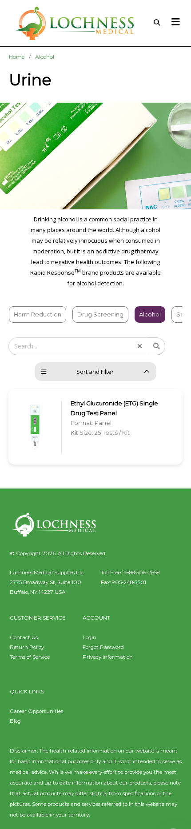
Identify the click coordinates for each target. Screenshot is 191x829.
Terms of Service (30, 657)
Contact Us (24, 637)
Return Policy (27, 647)
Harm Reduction (37, 314)
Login (89, 637)
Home (16, 56)
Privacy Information (108, 657)
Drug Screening (100, 314)
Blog (15, 721)
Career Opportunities (36, 711)
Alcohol (44, 56)
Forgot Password (103, 647)
